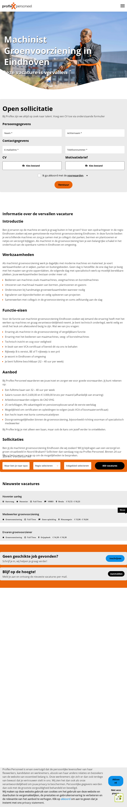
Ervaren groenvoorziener (17, 532)
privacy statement (33, 802)
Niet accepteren (116, 792)
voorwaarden (75, 175)
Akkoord (116, 781)
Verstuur (63, 184)
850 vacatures (110, 465)
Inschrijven (115, 558)
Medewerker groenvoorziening (20, 514)
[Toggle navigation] (123, 6)
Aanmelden (116, 573)
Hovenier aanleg (12, 496)
